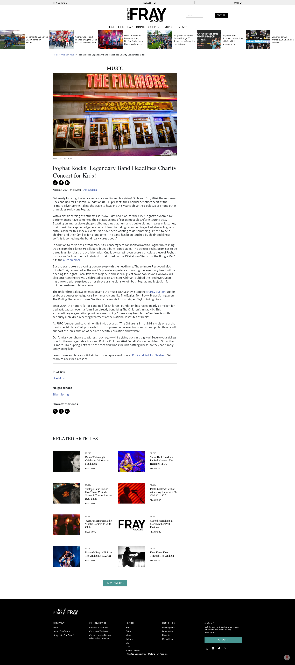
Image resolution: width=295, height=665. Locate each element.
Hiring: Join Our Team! (63, 635)
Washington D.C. (170, 627)
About (55, 627)
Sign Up (223, 640)
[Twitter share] (55, 182)
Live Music (59, 378)
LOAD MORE (115, 583)
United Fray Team (61, 631)
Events (182, 27)
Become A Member (98, 627)
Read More (90, 468)
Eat (130, 27)
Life (121, 27)
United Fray (167, 639)
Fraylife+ (237, 2)
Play (111, 27)
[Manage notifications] (287, 657)
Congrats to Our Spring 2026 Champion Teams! (37, 39)
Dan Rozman (90, 189)
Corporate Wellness (98, 631)
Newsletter (149, 2)
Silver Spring (61, 394)
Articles (64, 54)
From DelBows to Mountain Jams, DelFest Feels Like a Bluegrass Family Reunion (133, 41)
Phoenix (166, 635)
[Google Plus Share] (212, 648)
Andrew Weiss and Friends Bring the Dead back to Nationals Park (86, 39)
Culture (154, 27)
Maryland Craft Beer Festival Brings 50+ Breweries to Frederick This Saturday (184, 39)
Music (169, 27)
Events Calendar (133, 650)
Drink (140, 27)
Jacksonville (167, 631)
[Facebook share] (61, 182)
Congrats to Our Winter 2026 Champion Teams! (283, 39)
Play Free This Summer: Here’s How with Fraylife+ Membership (233, 39)
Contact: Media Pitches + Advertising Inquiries (101, 637)
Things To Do (60, 2)
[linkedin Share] (67, 182)
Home (56, 54)
